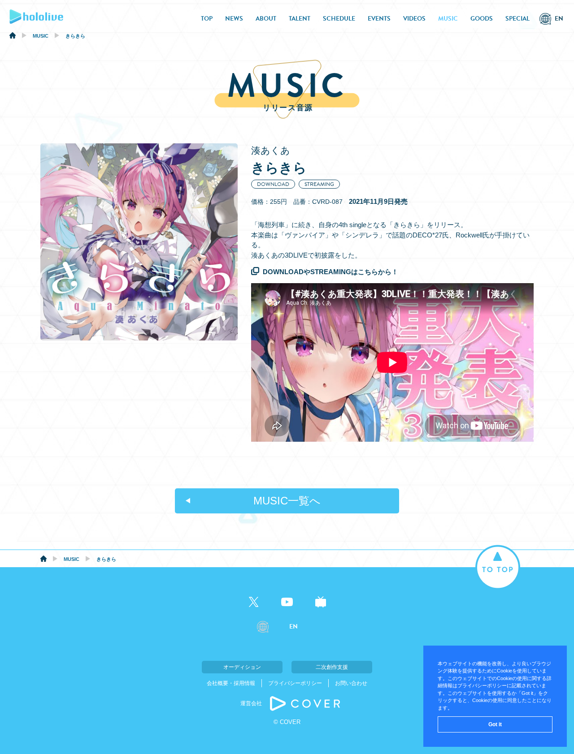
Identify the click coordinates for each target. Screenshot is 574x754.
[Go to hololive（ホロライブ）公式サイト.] (12, 36)
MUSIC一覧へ (287, 501)
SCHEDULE (339, 18)
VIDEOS (414, 18)
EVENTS (379, 18)
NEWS (234, 18)
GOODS (481, 18)
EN (559, 18)
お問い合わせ (351, 683)
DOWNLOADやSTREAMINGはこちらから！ (330, 272)
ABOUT (266, 18)
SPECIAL (517, 18)
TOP (207, 18)
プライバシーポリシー (295, 683)
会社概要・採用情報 (231, 683)
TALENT (299, 18)
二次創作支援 (332, 667)
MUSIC (448, 18)
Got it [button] (495, 724)
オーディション (242, 667)
